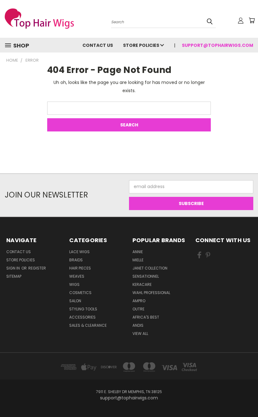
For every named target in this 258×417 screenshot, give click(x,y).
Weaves (76, 276)
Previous (248, 397)
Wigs (74, 284)
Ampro (138, 300)
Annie (137, 251)
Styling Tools (83, 309)
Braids (76, 260)
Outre (138, 309)
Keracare (142, 284)
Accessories (82, 317)
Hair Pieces (80, 268)
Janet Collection (149, 268)
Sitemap (13, 276)
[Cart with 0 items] (252, 20)
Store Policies (141, 45)
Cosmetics (80, 292)
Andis (137, 325)
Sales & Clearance (88, 325)
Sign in (13, 268)
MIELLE (137, 260)
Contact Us (97, 45)
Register (37, 268)
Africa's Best (145, 317)
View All (140, 333)
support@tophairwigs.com (217, 45)
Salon (75, 300)
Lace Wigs (79, 251)
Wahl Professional (151, 292)
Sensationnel (145, 276)
